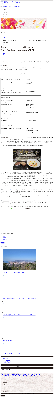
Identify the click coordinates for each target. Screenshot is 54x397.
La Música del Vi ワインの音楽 (11, 353)
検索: (2, 366)
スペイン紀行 (11, 239)
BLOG (4, 11)
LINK (4, 13)
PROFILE (5, 12)
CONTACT (5, 16)
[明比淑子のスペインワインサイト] (12, 2)
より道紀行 (6, 362)
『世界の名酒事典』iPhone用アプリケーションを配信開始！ (19, 315)
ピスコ (8, 360)
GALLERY (5, 14)
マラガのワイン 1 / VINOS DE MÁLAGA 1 (14, 272)
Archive (2, 369)
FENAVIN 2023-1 (7, 341)
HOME (4, 9)
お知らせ (5, 44)
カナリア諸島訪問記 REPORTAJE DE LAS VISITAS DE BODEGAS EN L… (21, 298)
